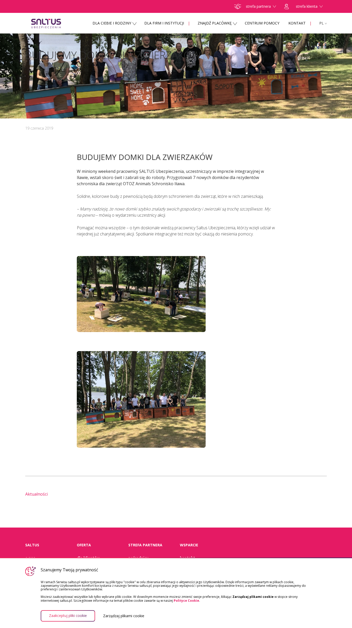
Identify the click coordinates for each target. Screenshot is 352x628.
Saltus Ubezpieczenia (56, 23)
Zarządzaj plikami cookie (123, 616)
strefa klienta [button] (306, 6)
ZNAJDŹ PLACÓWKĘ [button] (215, 23)
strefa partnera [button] (258, 6)
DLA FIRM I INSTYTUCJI (164, 23)
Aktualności (36, 494)
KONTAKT (297, 23)
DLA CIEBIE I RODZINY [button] (112, 23)
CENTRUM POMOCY (262, 23)
